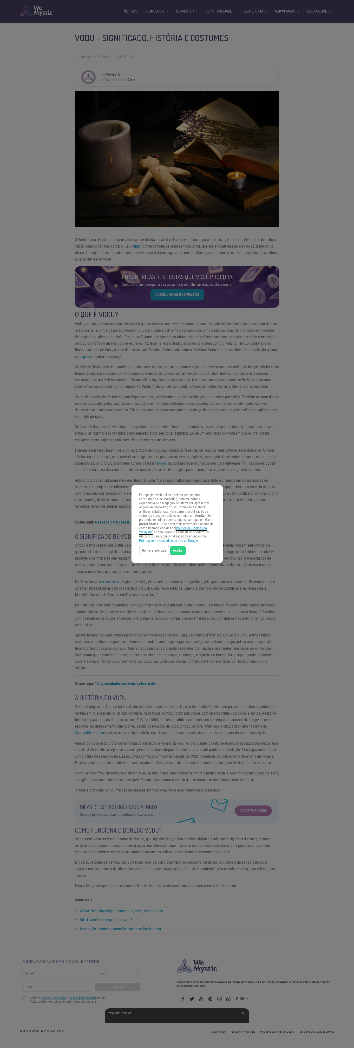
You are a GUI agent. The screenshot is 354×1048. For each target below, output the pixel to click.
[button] (154, 550)
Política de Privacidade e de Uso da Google (168, 541)
